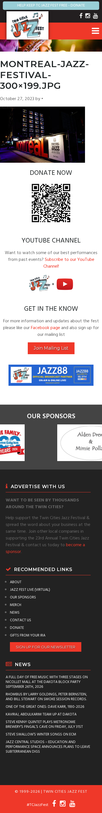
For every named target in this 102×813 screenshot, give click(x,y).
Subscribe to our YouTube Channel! (68, 263)
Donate (17, 628)
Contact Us (20, 620)
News (15, 613)
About (16, 582)
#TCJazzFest (37, 805)
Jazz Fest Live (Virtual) (30, 590)
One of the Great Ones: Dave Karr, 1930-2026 (45, 707)
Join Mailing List (51, 348)
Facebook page (45, 328)
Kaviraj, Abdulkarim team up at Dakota (41, 714)
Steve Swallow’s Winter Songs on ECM (41, 734)
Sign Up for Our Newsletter (45, 647)
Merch (15, 605)
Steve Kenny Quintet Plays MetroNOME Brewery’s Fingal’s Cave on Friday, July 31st (44, 724)
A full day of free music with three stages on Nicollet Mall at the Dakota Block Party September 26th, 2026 (47, 682)
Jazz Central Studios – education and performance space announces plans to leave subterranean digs (48, 747)
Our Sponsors (23, 597)
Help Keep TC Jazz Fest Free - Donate (51, 5)
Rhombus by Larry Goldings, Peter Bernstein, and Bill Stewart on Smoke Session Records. (46, 696)
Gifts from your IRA (27, 635)
